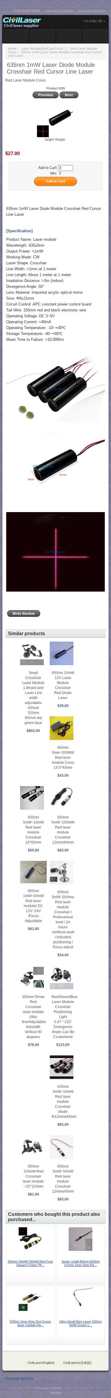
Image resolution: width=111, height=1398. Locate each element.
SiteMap (55, 1392)
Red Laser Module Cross (25, 80)
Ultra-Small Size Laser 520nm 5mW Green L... (80, 1323)
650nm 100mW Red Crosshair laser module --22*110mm (33, 1176)
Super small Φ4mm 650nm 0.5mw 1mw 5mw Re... (81, 1263)
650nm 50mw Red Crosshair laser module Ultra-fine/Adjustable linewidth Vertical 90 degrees (34, 1017)
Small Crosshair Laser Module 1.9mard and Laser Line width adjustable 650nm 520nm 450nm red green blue (33, 698)
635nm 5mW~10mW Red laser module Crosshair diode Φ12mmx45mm (64, 1102)
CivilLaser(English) (26, 10)
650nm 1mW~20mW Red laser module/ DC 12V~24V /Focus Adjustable (33, 906)
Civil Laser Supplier (48, 1388)
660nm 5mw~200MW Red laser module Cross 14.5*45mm (63, 758)
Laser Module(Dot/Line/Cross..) (43, 48)
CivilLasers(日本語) (59, 11)
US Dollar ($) (92, 21)
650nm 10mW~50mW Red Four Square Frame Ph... (30, 1263)
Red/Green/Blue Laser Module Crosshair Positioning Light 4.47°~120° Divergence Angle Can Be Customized (65, 1017)
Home (12, 48)
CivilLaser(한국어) (91, 11)
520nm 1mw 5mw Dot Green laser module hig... (30, 1323)
